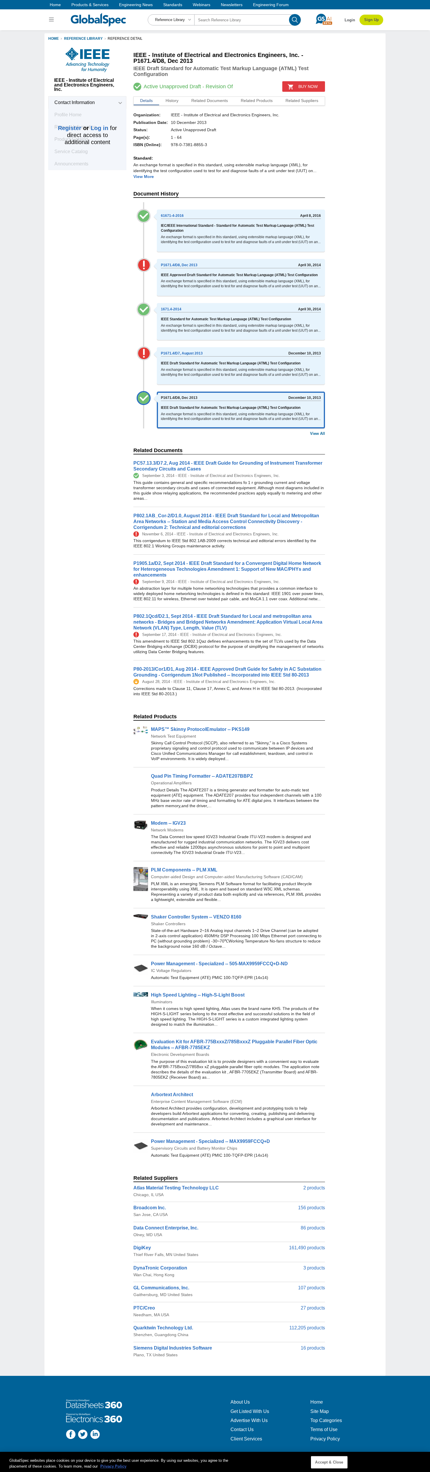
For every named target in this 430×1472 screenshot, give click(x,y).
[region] (215, 1462)
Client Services (246, 1438)
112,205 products (307, 1327)
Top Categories (326, 1420)
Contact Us (242, 1429)
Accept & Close (329, 1462)
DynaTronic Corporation (160, 1267)
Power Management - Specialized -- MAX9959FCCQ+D (210, 1141)
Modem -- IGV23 (168, 823)
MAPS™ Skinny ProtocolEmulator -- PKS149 (200, 729)
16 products (313, 1347)
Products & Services (90, 4)
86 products (313, 1227)
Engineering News (136, 4)
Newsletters (231, 4)
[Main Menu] (52, 19)
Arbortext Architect (172, 1094)
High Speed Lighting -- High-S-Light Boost (198, 994)
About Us (240, 1402)
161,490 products (307, 1247)
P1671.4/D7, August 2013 (182, 353)
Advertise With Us (249, 1420)
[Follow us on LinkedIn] (95, 1435)
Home (55, 4)
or (83, 128)
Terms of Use (324, 1429)
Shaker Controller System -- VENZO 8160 (196, 916)
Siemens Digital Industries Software (172, 1347)
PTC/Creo (144, 1307)
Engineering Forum (271, 4)
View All (317, 433)
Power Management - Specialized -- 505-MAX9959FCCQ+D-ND (219, 963)
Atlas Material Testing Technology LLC (176, 1187)
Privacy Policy (325, 1438)
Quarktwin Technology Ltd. (163, 1327)
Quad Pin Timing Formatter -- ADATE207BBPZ (202, 776)
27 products (313, 1307)
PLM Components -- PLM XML (184, 869)
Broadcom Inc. (149, 1207)
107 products (311, 1287)
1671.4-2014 (171, 309)
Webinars (201, 4)
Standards (172, 4)
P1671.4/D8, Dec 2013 (179, 265)
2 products (314, 1187)
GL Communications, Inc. (161, 1287)
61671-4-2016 (172, 216)
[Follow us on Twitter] (82, 1435)
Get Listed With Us (250, 1411)
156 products (311, 1207)
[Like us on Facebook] (70, 1435)
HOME (53, 39)
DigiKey (142, 1247)
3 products (314, 1267)
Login (350, 20)
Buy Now (308, 86)
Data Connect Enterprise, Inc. (165, 1227)
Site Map (319, 1411)
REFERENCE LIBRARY (83, 39)
